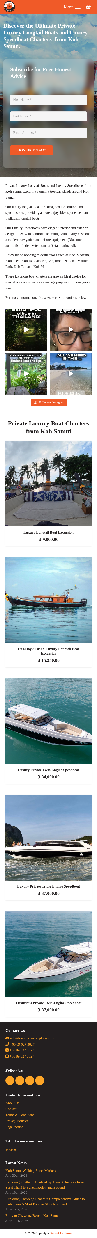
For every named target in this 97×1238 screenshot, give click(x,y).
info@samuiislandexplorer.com (31, 1038)
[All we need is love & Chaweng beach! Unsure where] (71, 374)
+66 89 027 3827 (22, 1044)
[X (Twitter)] (29, 1080)
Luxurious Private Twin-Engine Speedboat (48, 1003)
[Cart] (88, 7)
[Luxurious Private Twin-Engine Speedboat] (48, 954)
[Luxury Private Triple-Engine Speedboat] (48, 837)
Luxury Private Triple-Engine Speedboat (48, 886)
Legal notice (14, 1127)
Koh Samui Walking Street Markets (30, 1171)
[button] (72, 6)
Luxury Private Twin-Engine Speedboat (48, 770)
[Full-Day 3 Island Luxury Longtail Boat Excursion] (48, 600)
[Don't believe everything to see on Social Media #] (71, 330)
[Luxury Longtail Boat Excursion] (48, 483)
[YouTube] (39, 1080)
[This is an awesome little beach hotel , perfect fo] (26, 374)
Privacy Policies (16, 1121)
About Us (12, 1103)
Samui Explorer (61, 1233)
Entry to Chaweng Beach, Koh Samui (32, 1216)
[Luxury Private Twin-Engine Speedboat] (48, 721)
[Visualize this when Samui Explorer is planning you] (26, 330)
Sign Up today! (31, 150)
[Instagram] (19, 1080)
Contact (10, 1109)
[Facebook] (9, 1080)
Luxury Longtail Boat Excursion (48, 532)
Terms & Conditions (19, 1115)
